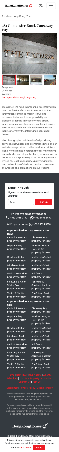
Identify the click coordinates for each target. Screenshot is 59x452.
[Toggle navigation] (51, 5)
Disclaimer (12, 387)
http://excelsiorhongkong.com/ (19, 97)
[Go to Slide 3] (36, 80)
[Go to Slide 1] (9, 80)
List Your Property (29, 378)
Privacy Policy (27, 387)
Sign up (44, 202)
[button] (42, 6)
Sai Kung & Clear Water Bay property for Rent (16, 285)
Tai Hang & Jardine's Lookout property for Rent (41, 285)
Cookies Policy (45, 387)
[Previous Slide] (5, 54)
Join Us (36, 381)
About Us (46, 378)
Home (11, 374)
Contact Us (25, 381)
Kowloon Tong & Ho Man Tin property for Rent (40, 249)
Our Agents (35, 374)
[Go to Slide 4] (50, 80)
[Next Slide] (53, 54)
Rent (18, 374)
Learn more (25, 447)
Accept (39, 447)
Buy (25, 374)
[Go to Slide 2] (22, 80)
